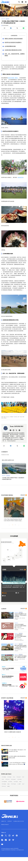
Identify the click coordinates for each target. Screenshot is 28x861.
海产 (19, 416)
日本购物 (4, 777)
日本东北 (15, 416)
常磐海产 (12, 416)
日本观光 (10, 781)
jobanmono (8, 416)
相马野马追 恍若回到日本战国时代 (13, 42)
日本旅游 (9, 777)
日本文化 (8, 779)
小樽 (18, 592)
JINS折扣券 (17, 640)
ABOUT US (3, 821)
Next (19, 524)
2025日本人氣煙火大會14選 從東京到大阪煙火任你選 (17, 757)
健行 (22, 649)
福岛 (5, 416)
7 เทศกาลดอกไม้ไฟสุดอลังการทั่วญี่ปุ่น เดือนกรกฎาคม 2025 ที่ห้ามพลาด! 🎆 (17, 763)
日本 (23, 777)
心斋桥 (19, 784)
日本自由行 (13, 779)
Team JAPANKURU (16, 426)
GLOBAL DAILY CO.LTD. (18, 821)
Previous (9, 524)
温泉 (9, 784)
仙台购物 (22, 628)
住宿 (15, 649)
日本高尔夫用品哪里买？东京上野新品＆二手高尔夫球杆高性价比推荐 (20, 615)
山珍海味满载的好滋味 (10, 46)
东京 (18, 639)
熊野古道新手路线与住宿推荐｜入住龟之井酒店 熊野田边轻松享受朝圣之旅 (21, 647)
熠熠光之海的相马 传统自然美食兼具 (14, 38)
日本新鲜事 (4, 781)
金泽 (23, 784)
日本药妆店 (13, 784)
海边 (21, 416)
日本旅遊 (4, 784)
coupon (20, 639)
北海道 (5, 592)
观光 (2, 416)
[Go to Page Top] (25, 858)
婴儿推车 (16, 660)
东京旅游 (16, 781)
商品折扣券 (22, 640)
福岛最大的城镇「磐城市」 (13, 77)
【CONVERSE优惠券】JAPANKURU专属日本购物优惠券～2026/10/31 (20, 626)
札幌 (5, 595)
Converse (18, 628)
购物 (15, 628)
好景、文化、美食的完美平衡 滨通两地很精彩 (15, 54)
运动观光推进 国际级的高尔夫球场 (13, 50)
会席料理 (18, 649)
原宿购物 (16, 629)
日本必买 (19, 777)
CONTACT (10, 821)
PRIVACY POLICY (5, 824)
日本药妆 (19, 779)
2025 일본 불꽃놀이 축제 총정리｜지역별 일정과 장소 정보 (17, 750)
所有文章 (23, 495)
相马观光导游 (20, 177)
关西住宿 (16, 650)
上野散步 (16, 619)
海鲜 (23, 416)
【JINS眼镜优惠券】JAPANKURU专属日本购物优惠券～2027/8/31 (20, 636)
